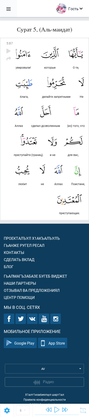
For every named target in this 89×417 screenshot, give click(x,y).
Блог (9, 266)
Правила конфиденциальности (44, 399)
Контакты (14, 252)
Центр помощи (19, 297)
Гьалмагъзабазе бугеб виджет (35, 276)
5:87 (9, 43)
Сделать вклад (19, 259)
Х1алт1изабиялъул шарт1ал (44, 394)
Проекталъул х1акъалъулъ (32, 238)
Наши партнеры (20, 283)
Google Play (24, 343)
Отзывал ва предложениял (32, 290)
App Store (56, 343)
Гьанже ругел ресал (24, 245)
